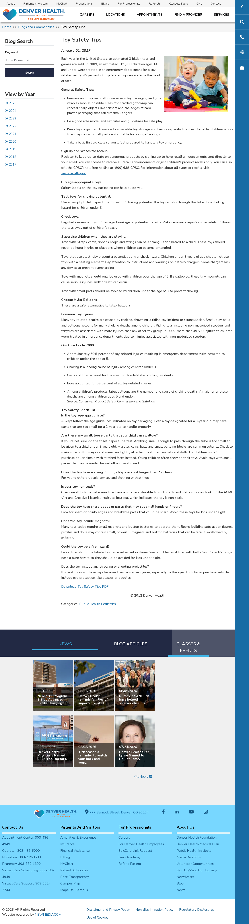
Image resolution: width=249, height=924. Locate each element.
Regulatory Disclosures (196, 909)
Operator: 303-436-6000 (21, 850)
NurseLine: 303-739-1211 (22, 857)
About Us (185, 827)
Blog (180, 883)
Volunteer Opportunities (195, 864)
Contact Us (12, 827)
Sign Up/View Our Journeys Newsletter (197, 873)
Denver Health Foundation (197, 837)
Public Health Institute (194, 850)
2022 (12, 126)
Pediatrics (108, 604)
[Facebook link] (163, 812)
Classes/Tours (178, 4)
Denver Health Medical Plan (198, 844)
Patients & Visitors (35, 4)
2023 (12, 118)
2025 (12, 103)
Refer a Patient (129, 864)
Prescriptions (84, 4)
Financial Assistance (75, 850)
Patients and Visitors (80, 827)
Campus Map (70, 883)
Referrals (155, 4)
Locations (115, 14)
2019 (12, 149)
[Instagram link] (205, 812)
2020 (12, 141)
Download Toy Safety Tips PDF (84, 586)
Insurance (67, 844)
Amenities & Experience (78, 837)
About (11, 4)
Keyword (11, 52)
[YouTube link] (191, 812)
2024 (12, 111)
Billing (105, 4)
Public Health (89, 604)
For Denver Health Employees (141, 844)
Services (221, 14)
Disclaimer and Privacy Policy (108, 909)
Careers (87, 14)
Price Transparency (74, 877)
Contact (216, 4)
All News (141, 776)
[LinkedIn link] (176, 812)
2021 (12, 134)
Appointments (150, 14)
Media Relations (189, 857)
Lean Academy (129, 857)
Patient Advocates (74, 870)
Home (6, 27)
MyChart (61, 4)
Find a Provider (188, 14)
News (181, 890)
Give (199, 4)
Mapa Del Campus (74, 890)
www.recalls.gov (73, 173)
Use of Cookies (97, 917)
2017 (12, 164)
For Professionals (129, 4)
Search (29, 73)
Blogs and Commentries (36, 27)
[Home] (33, 15)
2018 (12, 157)
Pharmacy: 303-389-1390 (21, 864)
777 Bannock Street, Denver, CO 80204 (119, 812)
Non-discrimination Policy (154, 909)
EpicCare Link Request (135, 850)
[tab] (65, 640)
